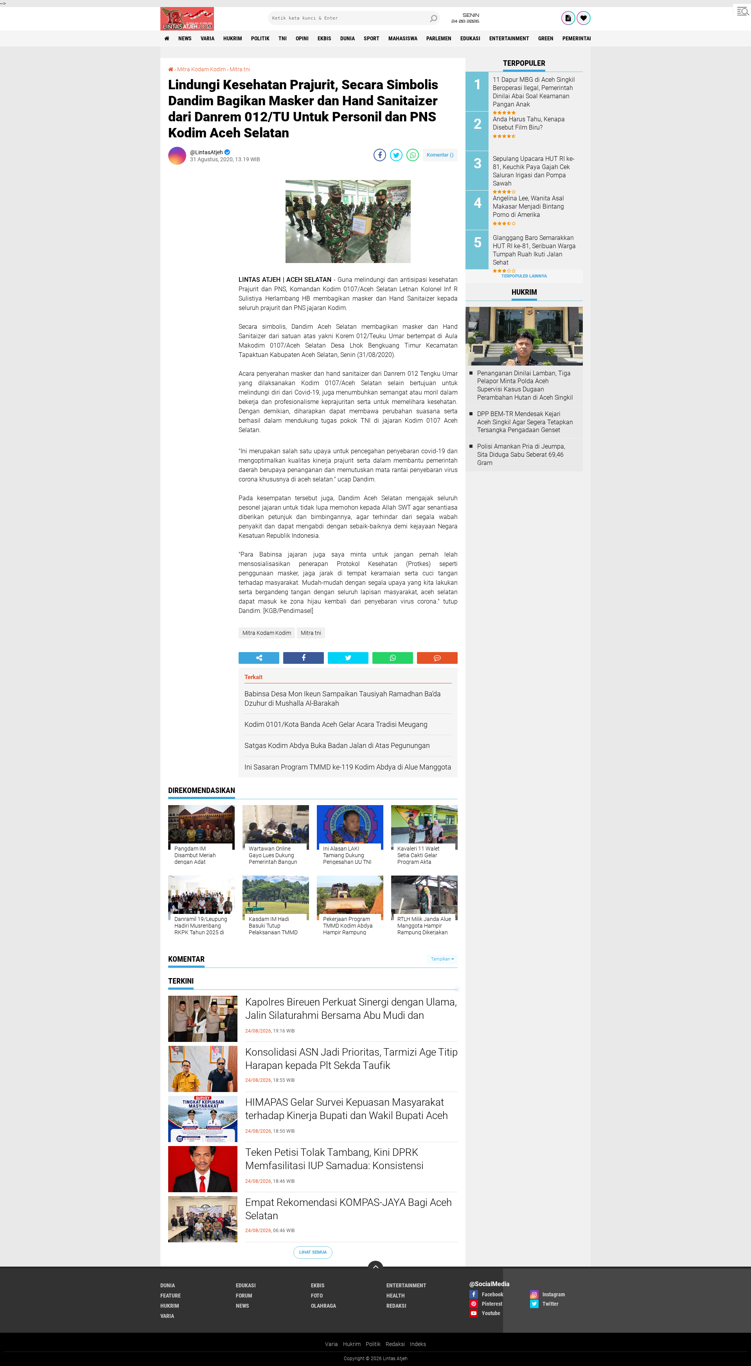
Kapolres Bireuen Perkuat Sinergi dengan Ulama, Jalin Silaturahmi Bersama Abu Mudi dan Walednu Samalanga (351, 1015)
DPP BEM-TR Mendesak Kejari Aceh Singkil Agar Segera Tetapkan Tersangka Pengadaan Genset (525, 422)
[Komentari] (437, 658)
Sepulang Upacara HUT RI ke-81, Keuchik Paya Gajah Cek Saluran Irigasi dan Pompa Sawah (534, 171)
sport (371, 38)
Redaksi (395, 1344)
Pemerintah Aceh (584, 38)
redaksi (396, 1306)
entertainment (509, 38)
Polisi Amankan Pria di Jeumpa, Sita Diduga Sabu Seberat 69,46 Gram (521, 455)
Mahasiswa (402, 38)
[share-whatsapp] (412, 155)
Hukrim (352, 1344)
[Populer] (583, 18)
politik (260, 38)
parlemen (438, 38)
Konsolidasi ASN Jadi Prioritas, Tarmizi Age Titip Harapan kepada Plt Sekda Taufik (351, 1058)
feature (170, 1295)
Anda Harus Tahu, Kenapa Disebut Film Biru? (529, 123)
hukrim (232, 38)
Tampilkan (441, 959)
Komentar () (440, 155)
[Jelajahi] (742, 11)
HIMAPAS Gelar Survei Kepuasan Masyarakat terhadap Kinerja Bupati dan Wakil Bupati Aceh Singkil (346, 1115)
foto (317, 1295)
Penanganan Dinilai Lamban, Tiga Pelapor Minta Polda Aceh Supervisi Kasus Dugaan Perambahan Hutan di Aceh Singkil (525, 385)
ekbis (324, 38)
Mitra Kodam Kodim (201, 69)
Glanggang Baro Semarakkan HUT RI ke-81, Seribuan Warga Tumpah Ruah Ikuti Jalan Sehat (534, 250)
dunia (347, 38)
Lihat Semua (313, 1252)
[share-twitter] (396, 155)
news (185, 38)
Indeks (418, 1344)
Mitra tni (240, 69)
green (545, 38)
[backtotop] (375, 1268)
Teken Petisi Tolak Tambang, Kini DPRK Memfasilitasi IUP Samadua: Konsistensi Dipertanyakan (334, 1165)
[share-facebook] (380, 155)
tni (282, 38)
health (395, 1295)
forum (244, 1295)
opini (302, 38)
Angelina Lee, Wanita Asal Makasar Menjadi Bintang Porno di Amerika (528, 206)
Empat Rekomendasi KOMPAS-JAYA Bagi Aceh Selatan (348, 1209)
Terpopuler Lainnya (524, 276)
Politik (373, 1344)
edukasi (470, 38)
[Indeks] (568, 18)
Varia (331, 1344)
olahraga (323, 1306)
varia (207, 38)
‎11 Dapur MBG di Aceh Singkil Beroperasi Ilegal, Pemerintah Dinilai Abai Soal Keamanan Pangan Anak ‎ (534, 92)
